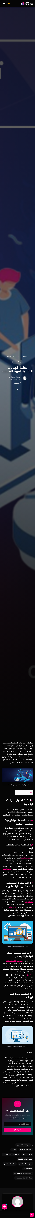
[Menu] (4, 3)
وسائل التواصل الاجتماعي (14, 961)
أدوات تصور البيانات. (26, 1149)
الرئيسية (25, 356)
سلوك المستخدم (9, 1164)
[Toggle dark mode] (9, 3)
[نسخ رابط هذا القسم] (32, 800)
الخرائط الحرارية (27, 1154)
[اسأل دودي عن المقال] (4, 1207)
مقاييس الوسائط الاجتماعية (23, 1173)
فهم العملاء (28, 1168)
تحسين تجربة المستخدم (11, 1154)
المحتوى (30, 975)
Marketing (10, 356)
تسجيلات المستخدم (25, 1164)
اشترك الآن (17, 1130)
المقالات (18, 356)
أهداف (14, 1149)
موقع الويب (25, 858)
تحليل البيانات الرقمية (25, 1159)
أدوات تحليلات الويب (23, 1145)
